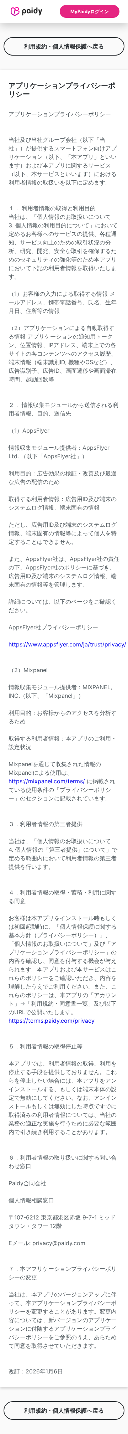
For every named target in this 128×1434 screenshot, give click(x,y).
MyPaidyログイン (89, 11)
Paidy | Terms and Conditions (26, 11)
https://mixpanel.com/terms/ (47, 781)
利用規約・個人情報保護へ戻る (64, 46)
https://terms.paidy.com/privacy (52, 1020)
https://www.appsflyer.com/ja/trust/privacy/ (67, 644)
